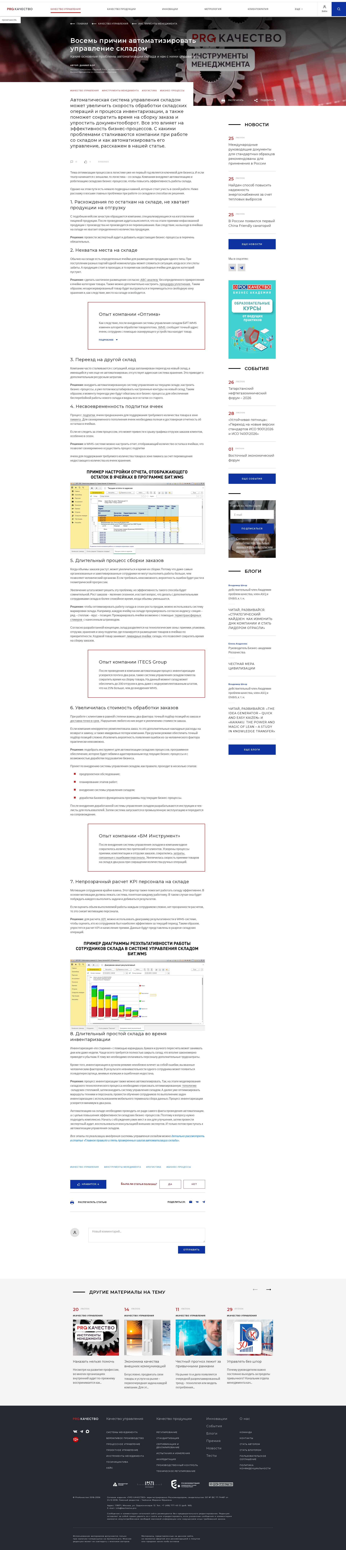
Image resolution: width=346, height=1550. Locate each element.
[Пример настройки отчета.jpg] (137, 509)
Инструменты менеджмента (125, 1456)
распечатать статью (92, 1202)
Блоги (212, 1434)
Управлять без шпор (244, 1362)
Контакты (246, 1438)
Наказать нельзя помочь (93, 1362)
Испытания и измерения (173, 1453)
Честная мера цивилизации (242, 666)
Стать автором (250, 1444)
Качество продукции (121, 9)
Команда (246, 1432)
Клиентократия (258, 9)
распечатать (235, 100)
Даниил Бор (87, 65)
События (214, 1426)
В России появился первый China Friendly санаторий (252, 223)
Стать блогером (250, 1450)
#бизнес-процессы (172, 90)
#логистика (149, 90)
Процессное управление (123, 1444)
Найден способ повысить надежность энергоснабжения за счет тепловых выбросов (250, 192)
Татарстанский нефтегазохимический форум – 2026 (248, 393)
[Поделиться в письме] (189, 1201)
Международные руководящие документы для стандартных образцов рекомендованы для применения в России (252, 154)
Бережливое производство (125, 1438)
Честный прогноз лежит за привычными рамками (198, 1364)
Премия (213, 1441)
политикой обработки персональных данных (252, 543)
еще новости (252, 244)
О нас (245, 1419)
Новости (214, 1448)
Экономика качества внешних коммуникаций (145, 1364)
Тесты (211, 1456)
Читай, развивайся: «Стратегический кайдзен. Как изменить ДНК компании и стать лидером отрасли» (250, 619)
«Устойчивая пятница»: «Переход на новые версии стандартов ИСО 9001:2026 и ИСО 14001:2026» (251, 427)
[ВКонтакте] (232, 267)
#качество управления (84, 90)
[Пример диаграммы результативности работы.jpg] (137, 984)
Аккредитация (166, 1459)
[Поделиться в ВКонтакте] (195, 1201)
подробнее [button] (106, 340)
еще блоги (252, 749)
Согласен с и (254, 545)
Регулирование (166, 1432)
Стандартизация (167, 1438)
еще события (252, 478)
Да (170, 1184)
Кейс (109, 1468)
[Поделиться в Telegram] (202, 1201)
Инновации (170, 9)
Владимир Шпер (238, 585)
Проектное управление (122, 1450)
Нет (194, 1184)
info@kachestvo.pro (126, 1508)
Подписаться (252, 528)
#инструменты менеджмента (120, 90)
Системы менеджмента (122, 1432)
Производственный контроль (177, 1465)
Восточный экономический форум (251, 458)
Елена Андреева (238, 643)
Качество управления (66, 9)
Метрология (213, 9)
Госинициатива (117, 1462)
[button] (268, 1293)
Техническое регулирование (176, 1471)
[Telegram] (241, 267)
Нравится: (90, 1184)
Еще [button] (298, 9)
